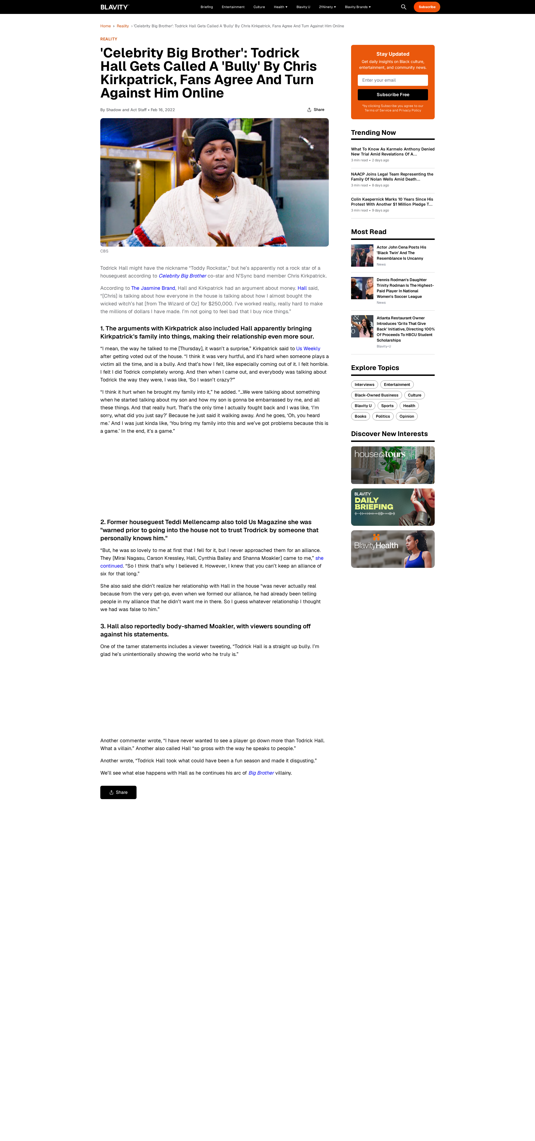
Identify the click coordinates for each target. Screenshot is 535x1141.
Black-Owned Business (376, 395)
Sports (387, 405)
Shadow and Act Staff (126, 109)
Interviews (364, 384)
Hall (302, 288)
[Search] (403, 7)
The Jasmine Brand (153, 288)
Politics (383, 416)
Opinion (407, 416)
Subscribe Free (393, 95)
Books (360, 416)
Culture (414, 395)
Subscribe (427, 7)
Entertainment (397, 384)
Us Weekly (308, 348)
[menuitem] (280, 7)
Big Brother (261, 773)
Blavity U (363, 405)
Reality (123, 25)
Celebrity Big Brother (182, 276)
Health (409, 405)
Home (105, 25)
